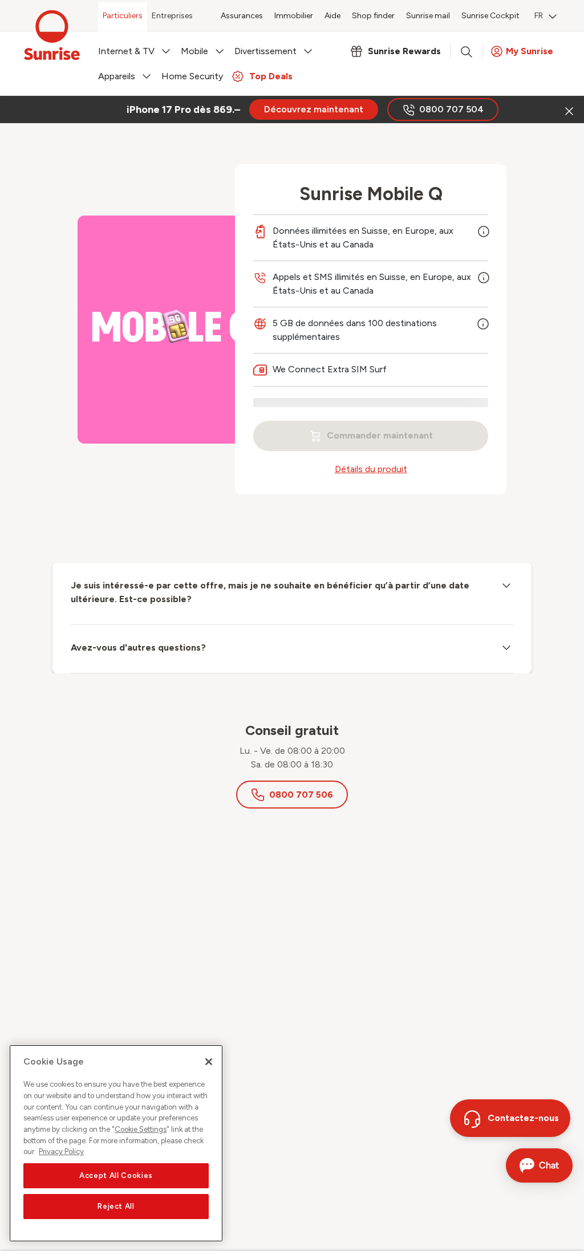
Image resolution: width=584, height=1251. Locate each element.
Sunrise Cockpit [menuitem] (490, 16)
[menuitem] (545, 17)
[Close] (208, 1061)
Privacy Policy (61, 1151)
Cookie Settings (141, 1129)
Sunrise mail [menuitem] (428, 16)
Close (568, 109)
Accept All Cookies (116, 1175)
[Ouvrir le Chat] (539, 1165)
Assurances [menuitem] (242, 16)
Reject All (116, 1206)
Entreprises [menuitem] (172, 16)
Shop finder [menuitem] (373, 16)
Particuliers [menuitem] (123, 16)
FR (538, 16)
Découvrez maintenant (313, 109)
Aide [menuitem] (332, 16)
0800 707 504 (451, 109)
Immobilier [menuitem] (293, 16)
